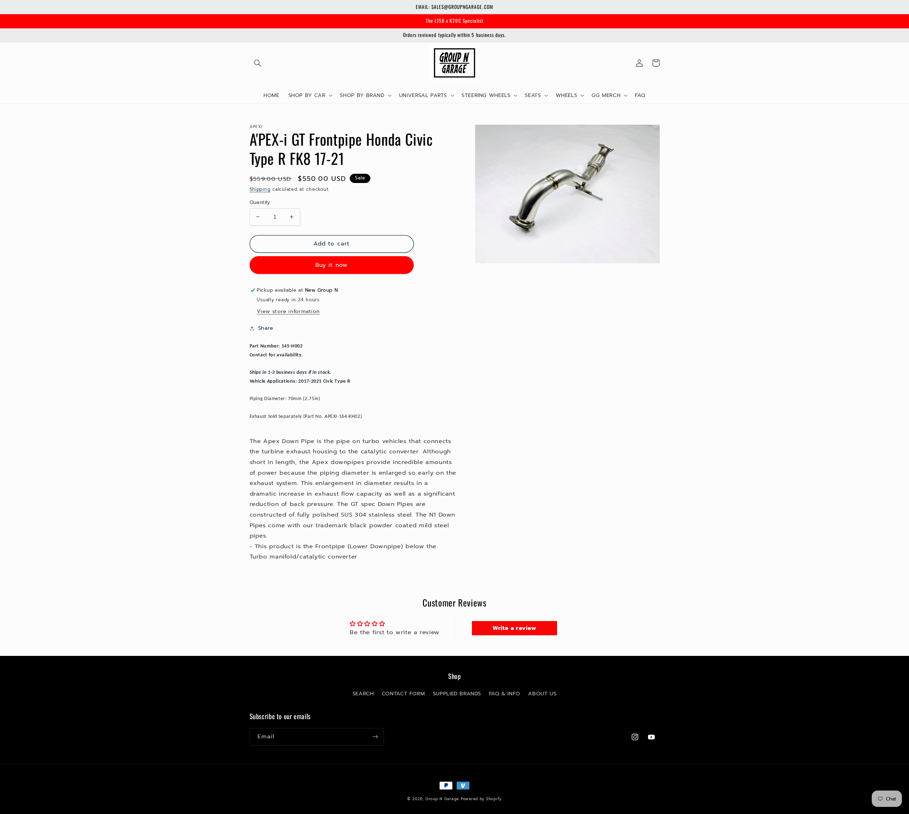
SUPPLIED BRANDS (457, 693)
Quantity (260, 202)
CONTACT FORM (403, 693)
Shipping (260, 189)
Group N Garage (442, 799)
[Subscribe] (375, 736)
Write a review (514, 628)
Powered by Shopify (481, 799)
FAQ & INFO (504, 693)
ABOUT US (542, 693)
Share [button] (265, 328)
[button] (258, 63)
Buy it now (331, 265)
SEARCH (363, 693)
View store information (288, 311)
